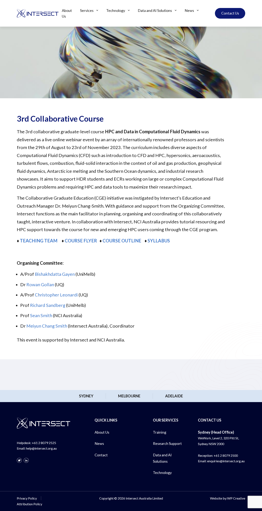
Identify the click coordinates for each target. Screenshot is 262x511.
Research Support (167, 443)
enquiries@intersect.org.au (226, 461)
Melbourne (129, 396)
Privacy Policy (27, 498)
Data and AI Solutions (155, 10)
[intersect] (38, 13)
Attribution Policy (29, 504)
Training (159, 432)
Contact (101, 455)
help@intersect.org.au (41, 448)
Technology (115, 10)
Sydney (86, 396)
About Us (67, 13)
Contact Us (230, 13)
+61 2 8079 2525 (44, 443)
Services (87, 10)
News (189, 10)
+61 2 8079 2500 (226, 455)
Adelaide (174, 396)
